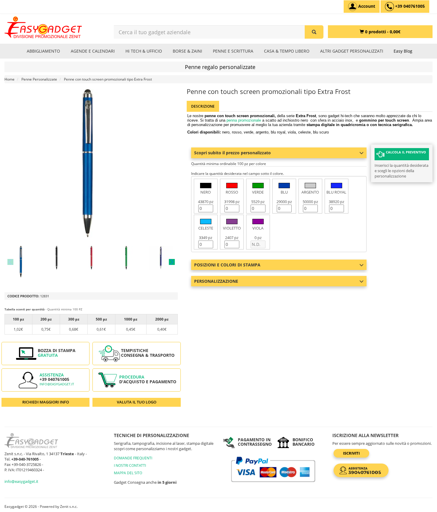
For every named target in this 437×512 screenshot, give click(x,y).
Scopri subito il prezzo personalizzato (232, 153)
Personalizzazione (216, 281)
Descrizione (203, 106)
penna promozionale (244, 120)
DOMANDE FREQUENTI (133, 458)
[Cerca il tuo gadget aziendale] (314, 32)
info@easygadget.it (57, 384)
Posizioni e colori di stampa (227, 265)
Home (9, 79)
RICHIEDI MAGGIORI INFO (45, 402)
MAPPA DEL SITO (128, 472)
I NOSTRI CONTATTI (130, 465)
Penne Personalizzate (39, 79)
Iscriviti (351, 453)
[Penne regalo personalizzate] (21, 262)
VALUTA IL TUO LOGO (136, 402)
